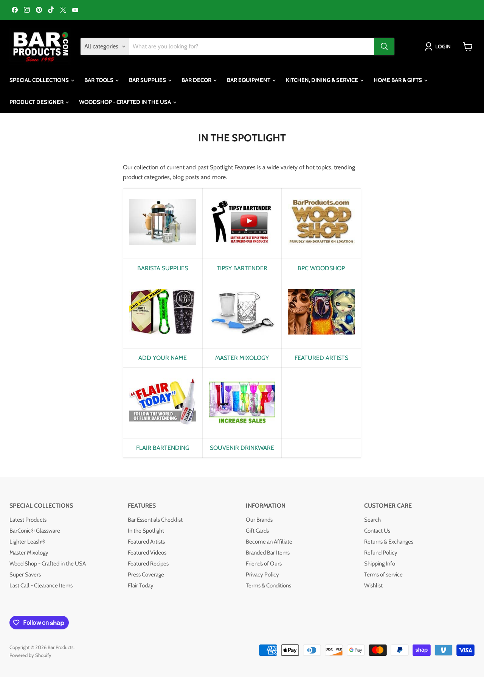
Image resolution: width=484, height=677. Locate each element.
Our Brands (259, 519)
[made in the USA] (321, 249)
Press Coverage (146, 574)
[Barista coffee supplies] (162, 249)
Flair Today (141, 585)
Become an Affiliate (269, 541)
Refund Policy (380, 552)
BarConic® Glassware (34, 530)
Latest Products (28, 519)
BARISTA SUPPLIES (162, 268)
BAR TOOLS (99, 80)
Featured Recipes (148, 563)
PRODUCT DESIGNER (37, 102)
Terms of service (383, 574)
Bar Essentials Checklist (155, 519)
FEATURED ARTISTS (321, 357)
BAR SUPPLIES (148, 80)
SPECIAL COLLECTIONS (39, 80)
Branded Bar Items (268, 552)
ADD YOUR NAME (162, 357)
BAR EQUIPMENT (249, 80)
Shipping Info (379, 563)
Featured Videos (147, 552)
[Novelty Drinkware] (242, 428)
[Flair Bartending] (162, 428)
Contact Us (377, 530)
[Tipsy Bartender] (242, 249)
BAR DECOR (197, 80)
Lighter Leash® (27, 541)
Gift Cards (257, 530)
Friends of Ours (264, 563)
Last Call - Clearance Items (41, 585)
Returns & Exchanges (388, 541)
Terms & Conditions (268, 585)
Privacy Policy (262, 574)
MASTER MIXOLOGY (242, 357)
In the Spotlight (146, 530)
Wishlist (373, 585)
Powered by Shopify (30, 655)
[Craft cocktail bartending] (242, 338)
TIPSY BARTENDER (242, 268)
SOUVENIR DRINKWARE (242, 447)
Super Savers (25, 574)
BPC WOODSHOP (321, 268)
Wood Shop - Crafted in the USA (47, 563)
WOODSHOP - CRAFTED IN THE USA (125, 102)
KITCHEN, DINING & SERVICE (322, 80)
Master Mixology (28, 552)
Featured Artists (146, 541)
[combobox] (251, 46)
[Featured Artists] (321, 338)
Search (372, 519)
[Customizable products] (162, 338)
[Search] (384, 46)
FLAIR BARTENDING (162, 447)
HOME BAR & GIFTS (398, 80)
